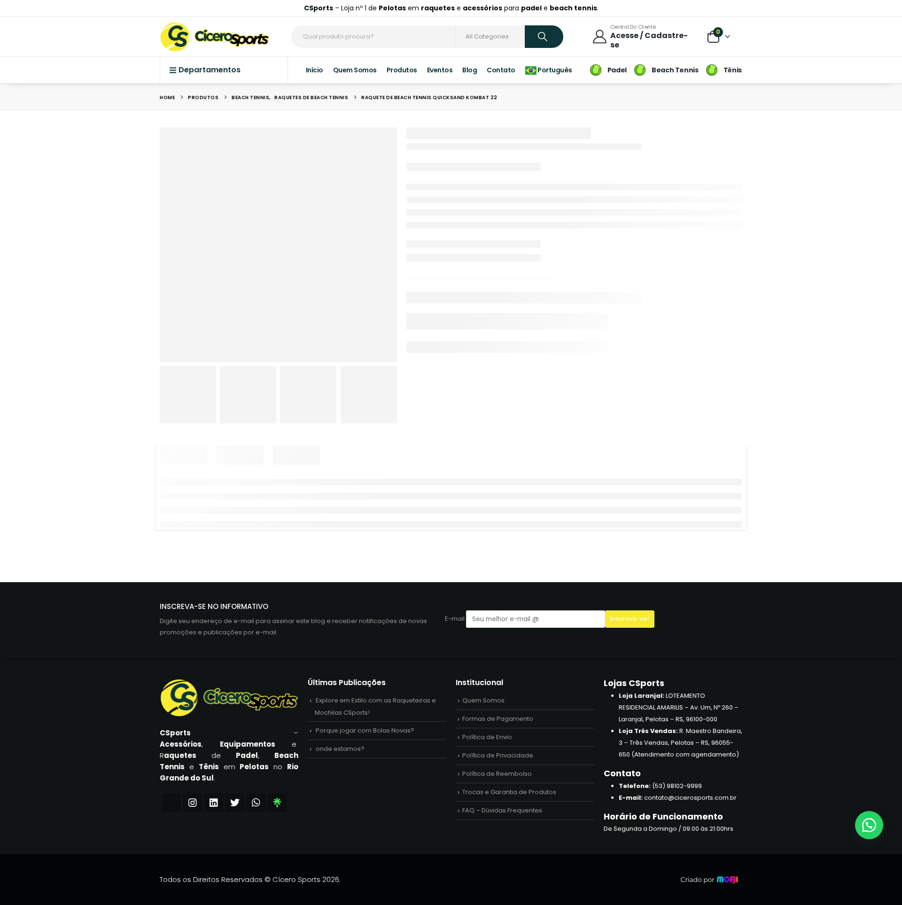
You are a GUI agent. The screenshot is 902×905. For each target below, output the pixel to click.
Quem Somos (355, 440)
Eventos (440, 440)
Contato (501, 440)
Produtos (402, 440)
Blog (469, 440)
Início (314, 440)
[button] (869, 825)
